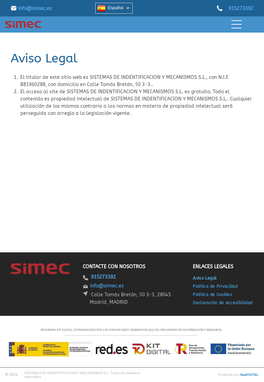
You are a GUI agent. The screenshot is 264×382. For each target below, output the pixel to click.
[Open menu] (236, 24)
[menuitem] (207, 278)
